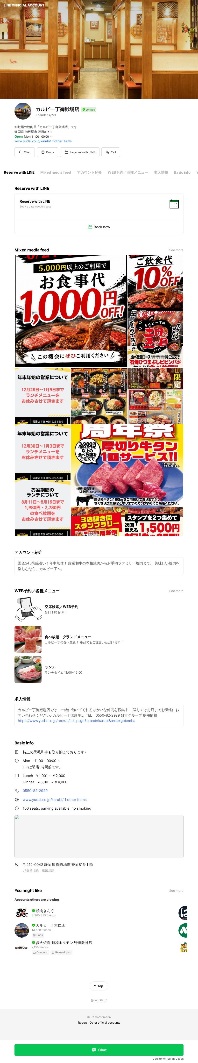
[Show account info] (88, 110)
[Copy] (91, 864)
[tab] (19, 172)
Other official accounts (105, 1022)
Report (82, 1022)
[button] (47, 152)
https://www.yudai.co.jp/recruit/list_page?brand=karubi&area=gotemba (76, 720)
